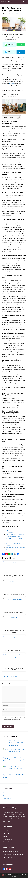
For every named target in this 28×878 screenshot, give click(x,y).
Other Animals (13, 676)
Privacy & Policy (7, 839)
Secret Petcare (6, 2)
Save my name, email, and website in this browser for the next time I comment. (14, 720)
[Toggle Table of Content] (17, 117)
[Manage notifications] (3, 875)
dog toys (11, 83)
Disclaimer (6, 836)
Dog (5, 676)
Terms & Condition (8, 842)
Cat (8, 676)
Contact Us (6, 833)
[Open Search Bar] (19, 2)
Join (21, 44)
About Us (5, 831)
